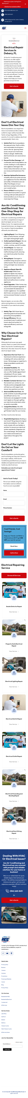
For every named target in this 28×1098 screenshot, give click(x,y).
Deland (3, 1019)
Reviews (3, 967)
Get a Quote (14, 86)
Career (3, 982)
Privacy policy (4, 964)
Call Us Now (14, 553)
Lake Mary (3, 1013)
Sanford (3, 1016)
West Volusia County (6, 1029)
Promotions (4, 976)
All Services (4, 1005)
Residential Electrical (6, 999)
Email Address (7, 1044)
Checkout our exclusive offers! (12, 6)
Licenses (3, 973)
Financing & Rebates (6, 979)
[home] (7, 28)
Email (5, 499)
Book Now (14, 546)
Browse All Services (14, 575)
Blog (2, 985)
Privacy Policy (4, 987)
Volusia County (5, 1026)
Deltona (3, 1022)
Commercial (4, 1002)
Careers (3, 970)
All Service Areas (5, 1032)
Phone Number (7, 508)
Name (5, 490)
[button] (25, 28)
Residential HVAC (5, 996)
